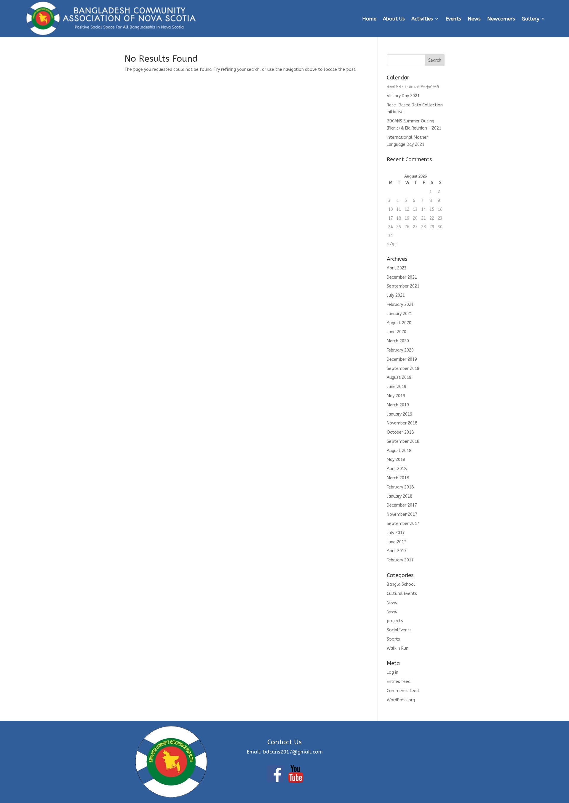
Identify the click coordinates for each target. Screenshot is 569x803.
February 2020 (400, 350)
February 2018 (400, 487)
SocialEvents (399, 630)
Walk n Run (397, 648)
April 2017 (397, 550)
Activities (422, 19)
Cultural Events (402, 593)
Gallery (530, 19)
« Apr (392, 243)
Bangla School (401, 584)
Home (369, 19)
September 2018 (403, 441)
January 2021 (399, 313)
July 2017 (396, 532)
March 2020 (398, 341)
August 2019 (399, 377)
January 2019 (399, 414)
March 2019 (398, 405)
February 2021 (400, 304)
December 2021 (402, 277)
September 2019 (403, 368)
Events (453, 19)
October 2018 (400, 432)
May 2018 (396, 459)
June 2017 (396, 542)
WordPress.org (401, 700)
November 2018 (402, 423)
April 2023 (397, 268)
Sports (393, 639)
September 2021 (403, 286)
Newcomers (501, 19)
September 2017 (403, 523)
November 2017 (402, 514)
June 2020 (396, 331)
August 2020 (399, 322)
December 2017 (402, 505)
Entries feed (398, 681)
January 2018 (399, 496)
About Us (394, 19)
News (474, 19)
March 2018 (398, 477)
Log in (392, 672)
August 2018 (399, 450)
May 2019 (396, 395)
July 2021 (396, 295)
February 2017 (400, 560)
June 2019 (396, 386)
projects (395, 620)
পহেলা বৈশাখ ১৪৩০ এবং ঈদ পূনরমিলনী (413, 86)
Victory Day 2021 (403, 95)
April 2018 (397, 468)
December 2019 (402, 359)
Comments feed (403, 690)
